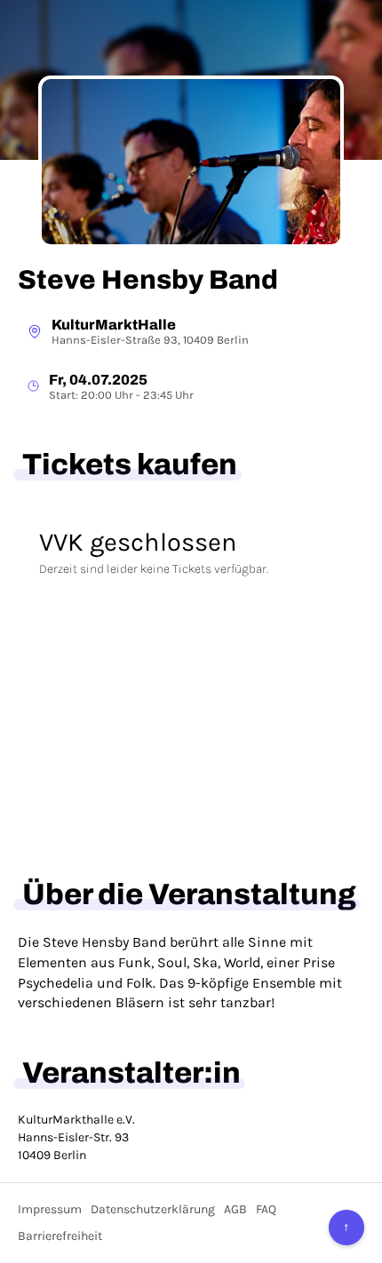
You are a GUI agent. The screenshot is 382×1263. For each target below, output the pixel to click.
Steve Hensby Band (148, 280)
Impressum (50, 1209)
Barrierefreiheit (60, 1235)
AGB (235, 1209)
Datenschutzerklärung (153, 1209)
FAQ (266, 1209)
